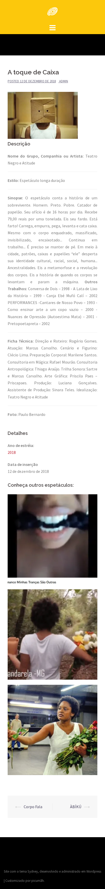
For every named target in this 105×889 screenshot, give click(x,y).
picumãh (37, 880)
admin (63, 81)
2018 (12, 452)
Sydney (33, 871)
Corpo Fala (33, 806)
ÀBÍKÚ (75, 806)
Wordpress (93, 871)
